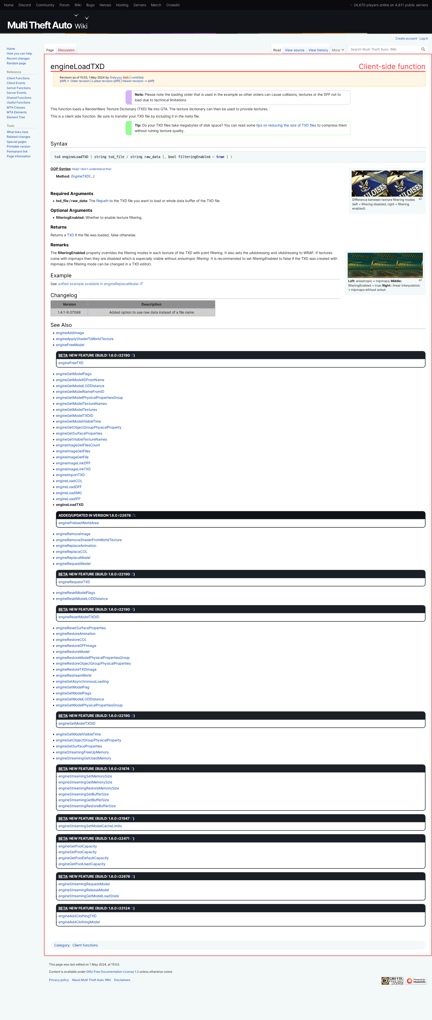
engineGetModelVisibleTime (78, 421)
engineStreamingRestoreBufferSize (87, 806)
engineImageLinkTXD (73, 469)
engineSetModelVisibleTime (78, 734)
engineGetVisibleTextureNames (81, 439)
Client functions (85, 945)
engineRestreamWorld (74, 675)
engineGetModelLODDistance (80, 386)
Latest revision (102, 81)
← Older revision (78, 81)
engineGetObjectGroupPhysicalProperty (89, 427)
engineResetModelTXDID (78, 617)
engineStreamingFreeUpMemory (82, 752)
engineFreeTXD (71, 363)
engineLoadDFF (69, 487)
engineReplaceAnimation (76, 545)
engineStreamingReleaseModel (83, 890)
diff (63, 81)
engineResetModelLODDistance (82, 598)
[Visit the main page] (49, 21)
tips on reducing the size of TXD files (286, 125)
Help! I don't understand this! (91, 169)
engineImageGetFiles (73, 451)
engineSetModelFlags (73, 693)
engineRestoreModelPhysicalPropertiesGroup (93, 657)
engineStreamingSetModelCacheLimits (90, 826)
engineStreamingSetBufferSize (83, 794)
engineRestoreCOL (71, 639)
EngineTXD (80, 176)
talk (126, 77)
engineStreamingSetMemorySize (85, 776)
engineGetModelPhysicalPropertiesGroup (89, 397)
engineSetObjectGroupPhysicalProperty (88, 740)
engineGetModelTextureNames (81, 403)
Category (62, 945)
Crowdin (173, 5)
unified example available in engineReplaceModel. (98, 284)
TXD (70, 235)
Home (9, 5)
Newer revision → (134, 81)
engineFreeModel (70, 345)
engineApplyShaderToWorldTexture (85, 339)
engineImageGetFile (72, 457)
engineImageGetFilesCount (78, 445)
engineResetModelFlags (75, 592)
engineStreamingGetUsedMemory (83, 758)
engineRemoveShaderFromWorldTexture (89, 540)
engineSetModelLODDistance (80, 699)
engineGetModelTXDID (74, 415)
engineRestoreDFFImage (76, 645)
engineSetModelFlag (73, 687)
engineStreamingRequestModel (84, 884)
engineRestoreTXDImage (76, 669)
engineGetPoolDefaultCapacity (83, 858)
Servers (140, 5)
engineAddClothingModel (79, 922)
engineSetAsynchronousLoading (82, 681)
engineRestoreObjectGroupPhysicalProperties (93, 663)
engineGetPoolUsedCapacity (82, 864)
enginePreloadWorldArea (78, 523)
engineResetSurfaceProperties (81, 628)
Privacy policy (59, 980)
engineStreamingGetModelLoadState (88, 896)
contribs (136, 77)
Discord (24, 5)
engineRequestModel (73, 563)
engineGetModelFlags (74, 374)
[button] (338, 49)
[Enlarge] (420, 199)
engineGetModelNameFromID (80, 391)
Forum (65, 5)
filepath (102, 201)
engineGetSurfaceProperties (79, 433)
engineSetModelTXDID (77, 723)
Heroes (105, 5)
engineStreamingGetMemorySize (85, 782)
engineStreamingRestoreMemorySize (88, 788)
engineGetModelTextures (76, 409)
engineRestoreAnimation (76, 633)
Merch (156, 5)
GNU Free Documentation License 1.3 (112, 971)
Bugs (90, 5)
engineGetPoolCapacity (77, 846)
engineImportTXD (70, 475)
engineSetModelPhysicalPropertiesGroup (89, 705)
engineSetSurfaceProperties (79, 746)
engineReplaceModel (73, 557)
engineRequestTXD (74, 582)
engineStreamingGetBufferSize (83, 800)
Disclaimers (122, 980)
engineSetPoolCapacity (77, 852)
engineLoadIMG (69, 493)
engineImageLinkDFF (73, 463)
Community (45, 5)
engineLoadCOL (69, 481)
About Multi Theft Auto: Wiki (91, 980)
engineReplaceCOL (72, 551)
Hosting (122, 5)
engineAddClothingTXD (77, 916)
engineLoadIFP (68, 499)
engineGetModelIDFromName (80, 380)
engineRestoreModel (73, 651)
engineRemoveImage (73, 534)
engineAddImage (70, 333)
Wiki (77, 5)
